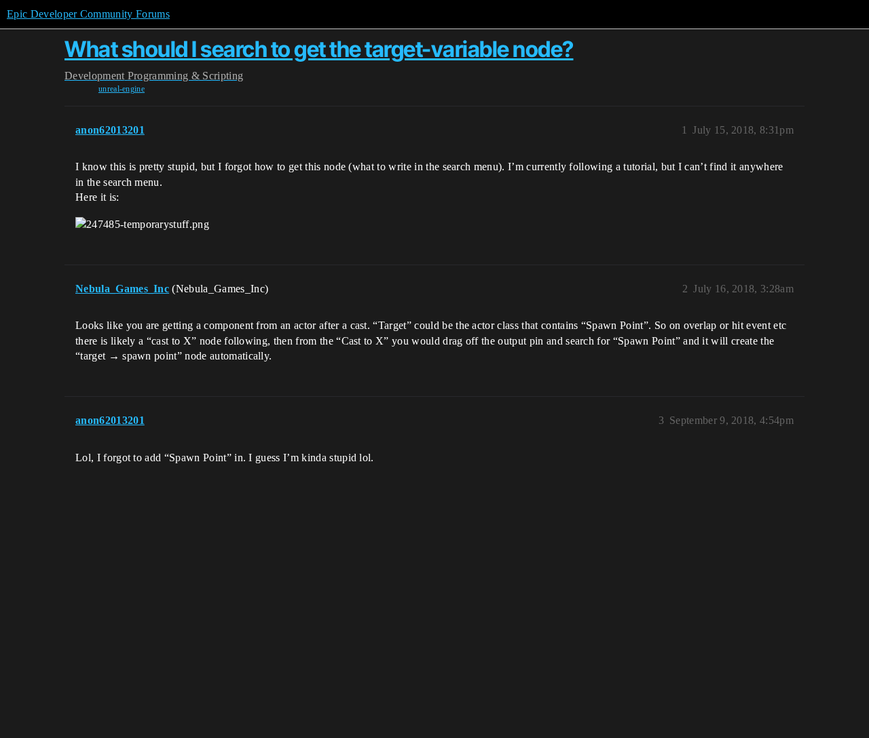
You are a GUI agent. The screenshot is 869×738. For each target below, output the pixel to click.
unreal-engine (121, 89)
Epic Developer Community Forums (88, 14)
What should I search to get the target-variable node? (319, 49)
